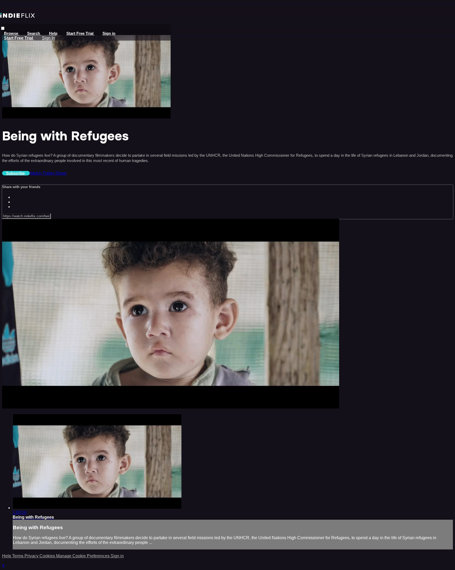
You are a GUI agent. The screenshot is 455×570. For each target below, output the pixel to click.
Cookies (47, 556)
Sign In (48, 38)
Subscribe (16, 173)
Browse (11, 33)
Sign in (108, 33)
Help (53, 33)
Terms (18, 556)
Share (61, 173)
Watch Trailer (42, 173)
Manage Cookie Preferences (83, 556)
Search (34, 33)
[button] (2, 28)
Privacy (31, 556)
